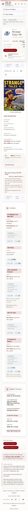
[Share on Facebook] (17, 71)
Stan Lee (9, 346)
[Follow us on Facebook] (19, 499)
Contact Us (11, 490)
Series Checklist (11, 447)
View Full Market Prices (16, 176)
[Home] (15, 4)
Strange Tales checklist (13, 456)
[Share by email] (5, 74)
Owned (7, 160)
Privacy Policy (14, 508)
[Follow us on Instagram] (15, 499)
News (22, 490)
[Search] (18, 4)
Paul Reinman (10, 226)
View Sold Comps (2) (13, 431)
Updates (13, 492)
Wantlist (14, 160)
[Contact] (22, 4)
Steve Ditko (7, 143)
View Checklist (10, 50)
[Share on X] (14, 71)
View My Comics (9, 164)
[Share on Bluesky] (21, 71)
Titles (4, 19)
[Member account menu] (25, 4)
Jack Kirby (7, 141)
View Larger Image (16, 112)
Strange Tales (12, 19)
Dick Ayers (9, 276)
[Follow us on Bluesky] (23, 499)
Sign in (12, 155)
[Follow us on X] (12, 499)
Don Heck (9, 317)
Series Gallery (10, 443)
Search (18, 490)
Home (4, 490)
